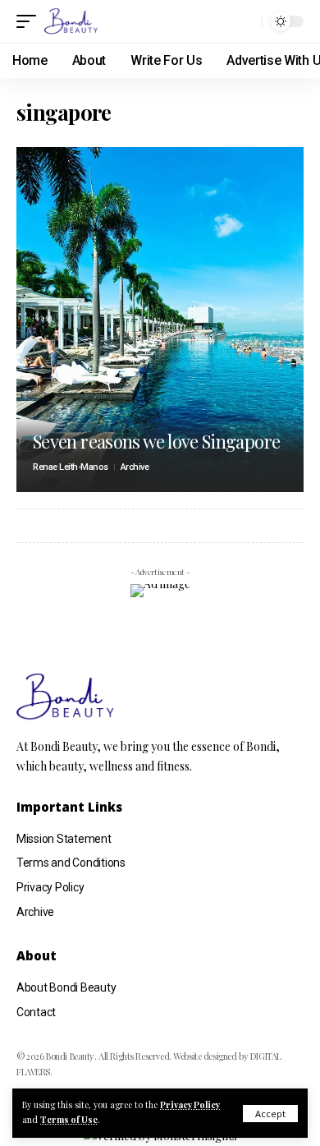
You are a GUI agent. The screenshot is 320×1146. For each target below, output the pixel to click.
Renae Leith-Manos (70, 467)
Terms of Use (69, 1119)
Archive (135, 467)
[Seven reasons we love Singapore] (160, 319)
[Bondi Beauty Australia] (71, 21)
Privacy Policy (190, 1105)
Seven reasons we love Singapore (156, 441)
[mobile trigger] (30, 21)
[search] (246, 21)
